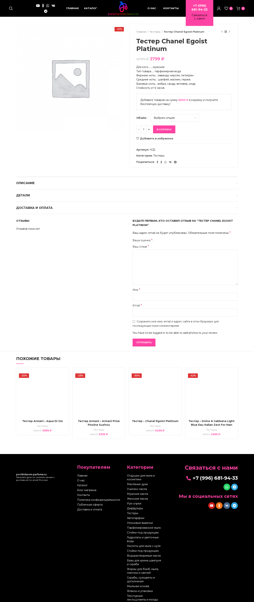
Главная (141, 31)
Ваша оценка (142, 240)
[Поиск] (11, 8)
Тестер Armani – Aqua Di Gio (42, 421)
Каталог (82, 485)
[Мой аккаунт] (219, 8)
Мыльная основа (138, 586)
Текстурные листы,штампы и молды (142, 597)
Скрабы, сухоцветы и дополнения (141, 579)
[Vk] (227, 505)
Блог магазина (86, 490)
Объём (141, 118)
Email (137, 305)
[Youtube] (211, 505)
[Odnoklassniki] (219, 505)
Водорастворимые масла (144, 555)
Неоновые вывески (140, 523)
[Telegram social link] (45, 11)
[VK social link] (53, 5)
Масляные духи (137, 484)
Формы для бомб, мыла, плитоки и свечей (143, 570)
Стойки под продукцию (143, 532)
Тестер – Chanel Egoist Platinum (155, 421)
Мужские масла (137, 494)
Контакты (83, 495)
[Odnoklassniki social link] (43, 5)
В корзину (164, 129)
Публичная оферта (90, 504)
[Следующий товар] (229, 32)
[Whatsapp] (227, 487)
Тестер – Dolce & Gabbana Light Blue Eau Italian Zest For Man (211, 422)
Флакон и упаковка (140, 591)
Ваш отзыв (141, 246)
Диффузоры (135, 508)
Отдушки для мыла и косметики (141, 477)
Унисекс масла (137, 489)
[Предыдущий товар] (222, 32)
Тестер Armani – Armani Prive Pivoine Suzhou (99, 422)
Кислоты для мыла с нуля (143, 546)
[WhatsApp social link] (47, 5)
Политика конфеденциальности (98, 499)
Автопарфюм (135, 518)
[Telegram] (234, 487)
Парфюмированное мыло (144, 527)
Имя (136, 290)
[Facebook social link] (157, 162)
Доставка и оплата (89, 509)
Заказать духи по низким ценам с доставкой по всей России (35, 477)
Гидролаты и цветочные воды (143, 539)
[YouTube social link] (38, 5)
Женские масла (137, 498)
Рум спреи (134, 503)
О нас (81, 480)
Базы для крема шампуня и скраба (144, 562)
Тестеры (155, 31)
